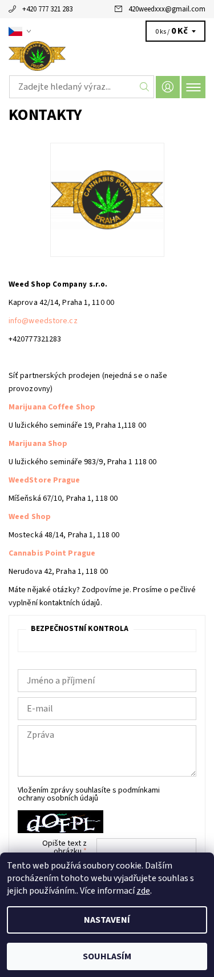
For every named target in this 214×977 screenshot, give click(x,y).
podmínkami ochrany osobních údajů (89, 794)
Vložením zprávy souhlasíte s (89, 794)
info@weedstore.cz (43, 321)
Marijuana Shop (38, 443)
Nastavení (107, 920)
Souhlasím (107, 956)
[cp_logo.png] (107, 172)
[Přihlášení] (168, 87)
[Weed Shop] (107, 56)
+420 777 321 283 (47, 9)
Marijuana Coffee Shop (52, 407)
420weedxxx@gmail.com (166, 9)
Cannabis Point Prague (52, 553)
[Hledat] (144, 86)
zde (143, 890)
